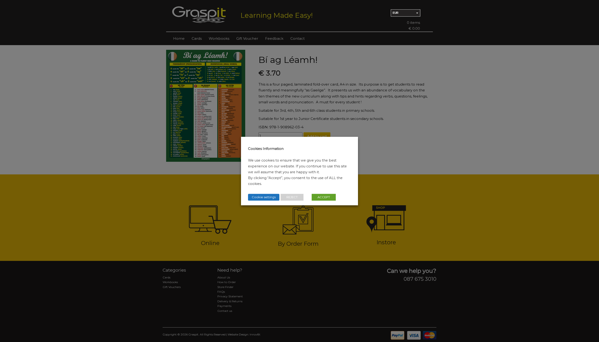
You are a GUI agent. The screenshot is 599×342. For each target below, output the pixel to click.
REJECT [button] (292, 197)
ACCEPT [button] (324, 197)
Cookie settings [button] (264, 197)
